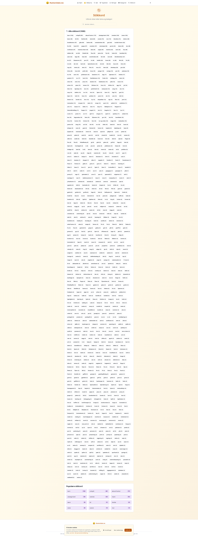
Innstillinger (108, 530)
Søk (97, 3)
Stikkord (132, 3)
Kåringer (113, 3)
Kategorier (123, 3)
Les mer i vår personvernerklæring (79, 533)
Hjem (80, 3)
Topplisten (105, 3)
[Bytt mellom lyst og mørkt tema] (150, 2)
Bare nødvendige (118, 530)
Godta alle (128, 530)
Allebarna (88, 3)
